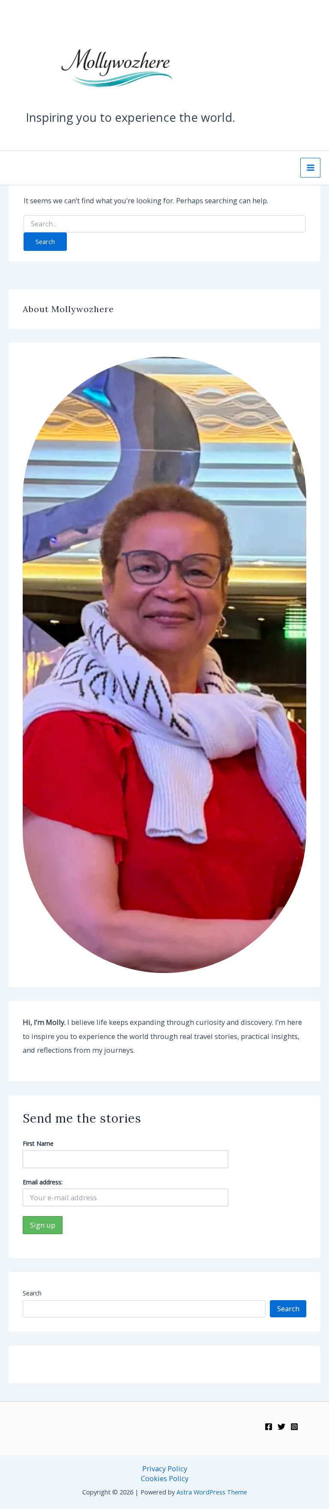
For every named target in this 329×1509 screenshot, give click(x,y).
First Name (38, 1143)
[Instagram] (294, 1427)
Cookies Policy (164, 1478)
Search (32, 1293)
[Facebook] (268, 1427)
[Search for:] (164, 224)
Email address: (43, 1182)
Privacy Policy (164, 1468)
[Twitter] (281, 1427)
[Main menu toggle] (310, 168)
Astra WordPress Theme (211, 1492)
